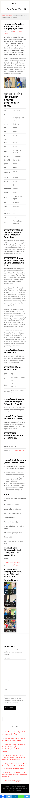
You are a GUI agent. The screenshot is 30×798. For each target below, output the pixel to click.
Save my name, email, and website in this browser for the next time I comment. (14, 701)
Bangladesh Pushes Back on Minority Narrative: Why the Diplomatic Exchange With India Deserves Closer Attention (14, 766)
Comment (7, 658)
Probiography (15, 8)
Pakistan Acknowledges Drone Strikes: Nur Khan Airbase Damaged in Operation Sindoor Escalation (13, 757)
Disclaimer (11, 790)
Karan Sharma (19, 450)
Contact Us (12, 788)
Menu (16, 3)
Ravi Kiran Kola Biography (13, 781)
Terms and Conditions (21, 788)
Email (6, 689)
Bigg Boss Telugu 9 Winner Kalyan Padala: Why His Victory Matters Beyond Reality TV (14, 774)
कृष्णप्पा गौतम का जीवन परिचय (13, 565)
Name (6, 681)
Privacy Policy (18, 790)
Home (3, 15)
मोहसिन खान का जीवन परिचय (13, 563)
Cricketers (9, 15)
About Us (5, 788)
